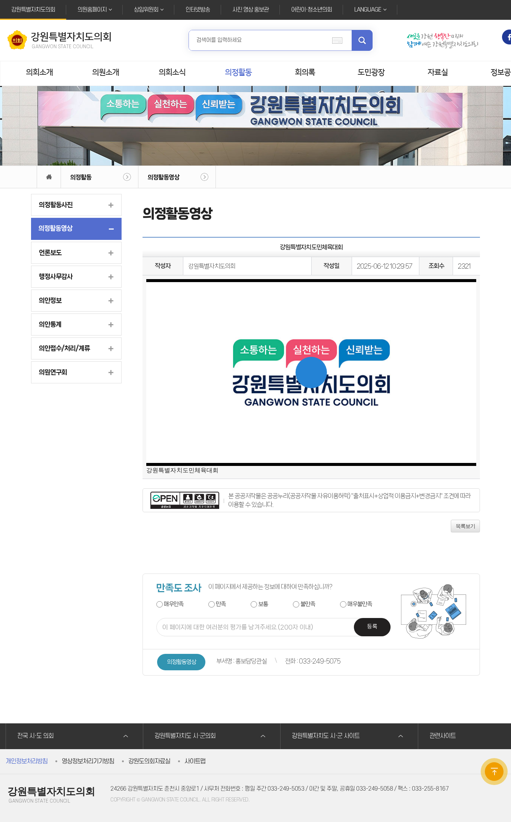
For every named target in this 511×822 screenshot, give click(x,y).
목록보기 (465, 526)
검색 (362, 40)
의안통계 (50, 324)
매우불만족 (360, 604)
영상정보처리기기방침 (88, 761)
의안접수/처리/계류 (64, 348)
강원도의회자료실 (149, 761)
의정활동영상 (163, 177)
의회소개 (39, 72)
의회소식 (172, 72)
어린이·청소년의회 (311, 9)
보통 (263, 604)
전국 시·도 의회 (35, 736)
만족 (221, 604)
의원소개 (105, 72)
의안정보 (50, 300)
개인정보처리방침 (27, 761)
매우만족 (173, 604)
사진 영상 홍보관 (250, 9)
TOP (494, 771)
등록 (372, 627)
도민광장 (371, 72)
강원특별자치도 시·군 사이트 (325, 736)
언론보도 (50, 252)
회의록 (305, 72)
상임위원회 (146, 9)
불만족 (307, 604)
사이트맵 (194, 761)
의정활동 (238, 72)
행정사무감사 (56, 276)
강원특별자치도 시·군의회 (184, 736)
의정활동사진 (56, 204)
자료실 (438, 72)
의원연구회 (53, 372)
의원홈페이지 (92, 9)
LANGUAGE (367, 9)
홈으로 (49, 177)
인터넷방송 (198, 9)
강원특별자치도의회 (33, 9)
